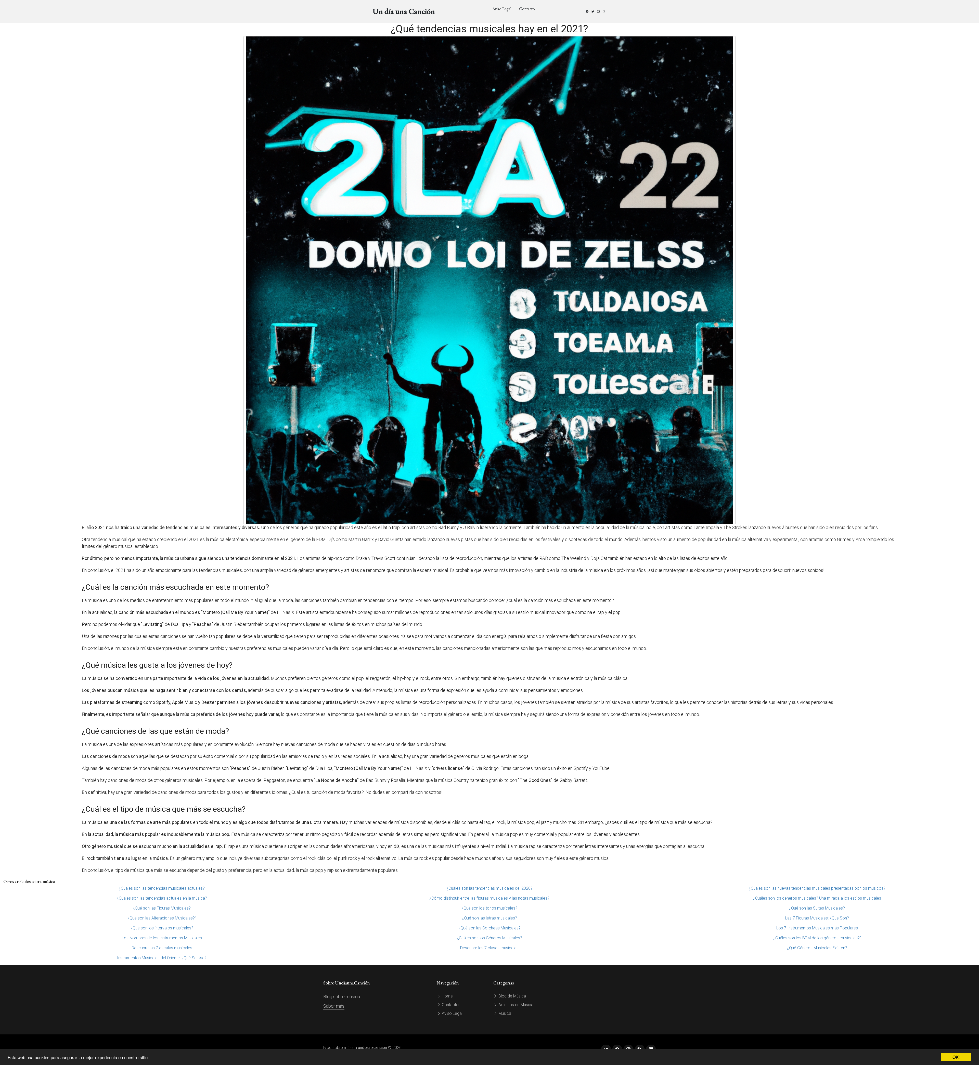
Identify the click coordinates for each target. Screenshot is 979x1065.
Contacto (527, 8)
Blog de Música (511, 996)
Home (447, 996)
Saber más (333, 1006)
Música (504, 1013)
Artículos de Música (515, 1004)
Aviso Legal (501, 8)
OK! (956, 1057)
